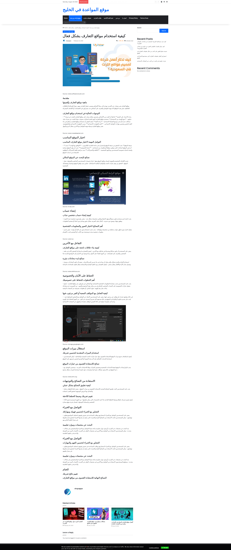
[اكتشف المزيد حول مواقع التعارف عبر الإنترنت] (73, 514)
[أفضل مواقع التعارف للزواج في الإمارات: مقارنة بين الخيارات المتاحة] (122, 514)
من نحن (118, 18)
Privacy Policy (133, 18)
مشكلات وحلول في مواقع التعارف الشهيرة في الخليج (96, 522)
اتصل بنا (124, 18)
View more (110, 548)
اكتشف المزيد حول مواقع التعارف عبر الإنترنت (73, 522)
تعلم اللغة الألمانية (108, 18)
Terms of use (144, 18)
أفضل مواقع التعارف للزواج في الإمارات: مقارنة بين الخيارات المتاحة (122, 523)
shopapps (68, 40)
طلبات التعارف (97, 18)
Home (66, 18)
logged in (72, 538)
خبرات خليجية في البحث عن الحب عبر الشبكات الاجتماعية (151, 61)
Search (139, 27)
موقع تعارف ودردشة (75, 18)
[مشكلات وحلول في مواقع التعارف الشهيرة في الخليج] (98, 514)
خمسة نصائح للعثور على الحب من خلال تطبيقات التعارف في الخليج (105, 2)
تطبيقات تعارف (87, 18)
